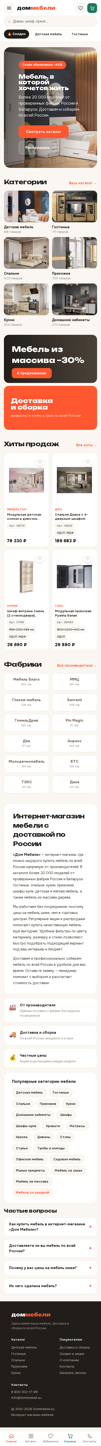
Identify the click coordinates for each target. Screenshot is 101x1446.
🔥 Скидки (16, 34)
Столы (65, 1137)
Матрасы (77, 1126)
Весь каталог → (83, 183)
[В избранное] (40, 462)
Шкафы (66, 1115)
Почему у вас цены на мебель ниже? (43, 1268)
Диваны (43, 1137)
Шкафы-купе (26, 1126)
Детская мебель (48, 34)
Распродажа (37, 147)
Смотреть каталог (43, 131)
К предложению (31, 373)
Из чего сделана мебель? (33, 1286)
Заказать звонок (73, 1373)
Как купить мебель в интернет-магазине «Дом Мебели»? (47, 1227)
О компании (69, 1360)
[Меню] (9, 8)
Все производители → (77, 665)
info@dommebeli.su (26, 1398)
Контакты (90, 1441)
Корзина (70, 1441)
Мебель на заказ (68, 1170)
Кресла (21, 1137)
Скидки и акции (72, 1354)
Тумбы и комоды (51, 1148)
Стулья (21, 1148)
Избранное (50, 1441)
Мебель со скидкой (32, 1192)
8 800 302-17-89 (24, 1392)
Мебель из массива (32, 1181)
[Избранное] (80, 8)
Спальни (23, 1104)
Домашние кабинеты (33, 1115)
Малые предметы (30, 1170)
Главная (11, 1441)
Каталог (31, 1441)
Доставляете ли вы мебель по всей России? (42, 1248)
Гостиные (80, 34)
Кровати (53, 1126)
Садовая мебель (67, 1159)
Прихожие (48, 1104)
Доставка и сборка (75, 1347)
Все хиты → (86, 445)
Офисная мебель (30, 1159)
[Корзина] (92, 8)
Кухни (70, 1104)
